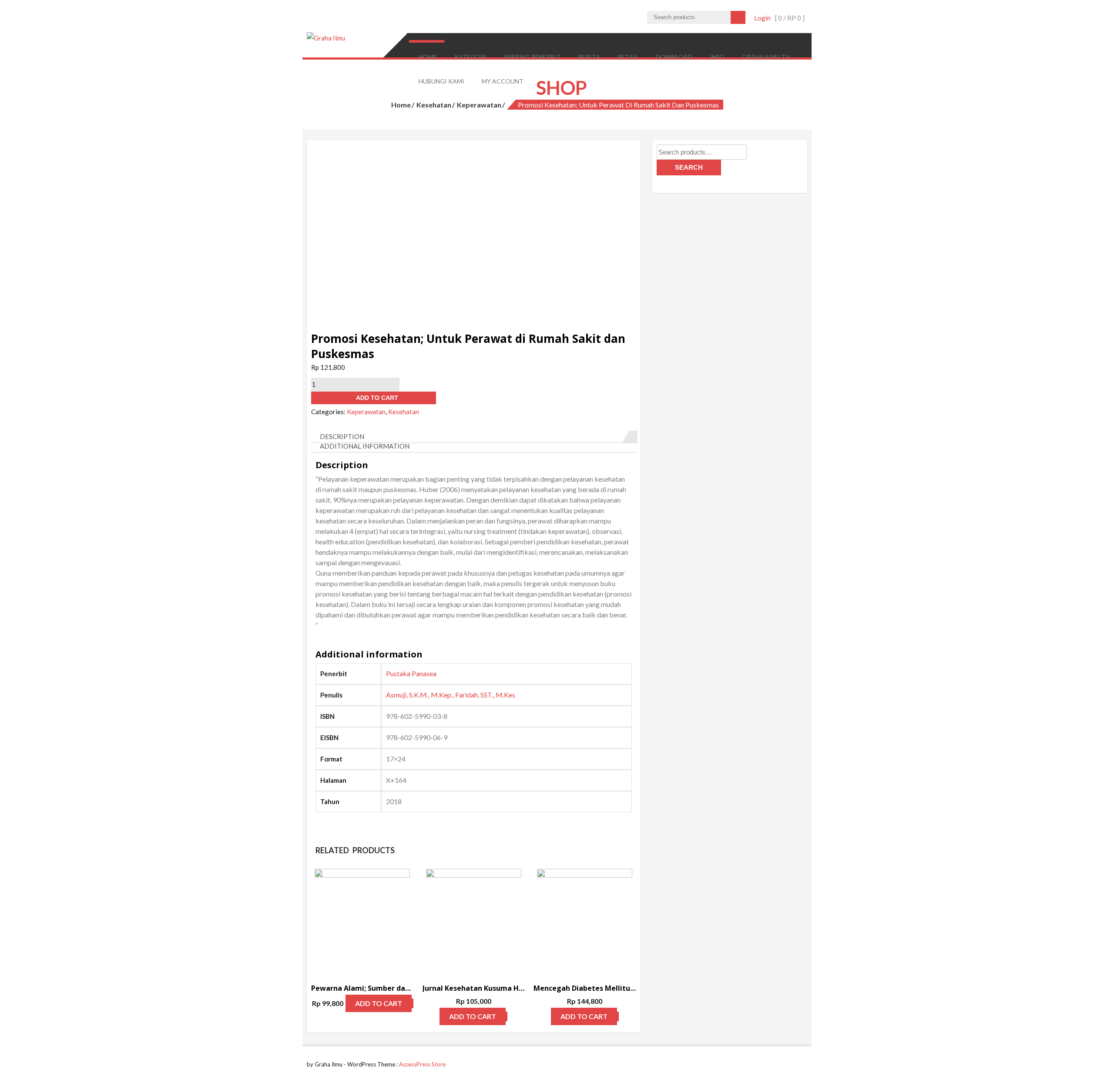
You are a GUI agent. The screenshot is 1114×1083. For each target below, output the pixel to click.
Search (689, 167)
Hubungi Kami (441, 81)
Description (342, 436)
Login (762, 18)
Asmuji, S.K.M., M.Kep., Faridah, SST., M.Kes (450, 695)
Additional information (364, 446)
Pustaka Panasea (411, 673)
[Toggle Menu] (426, 41)
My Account (502, 81)
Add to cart (377, 397)
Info (717, 56)
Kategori (470, 56)
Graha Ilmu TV (766, 56)
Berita (589, 56)
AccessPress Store (422, 1064)
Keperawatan (479, 105)
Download (674, 56)
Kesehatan (433, 105)
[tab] (474, 437)
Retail (627, 56)
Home (428, 56)
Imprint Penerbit (532, 56)
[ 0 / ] (790, 18)
